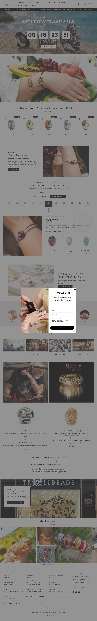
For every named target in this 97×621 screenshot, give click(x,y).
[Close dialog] (75, 289)
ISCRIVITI (62, 328)
